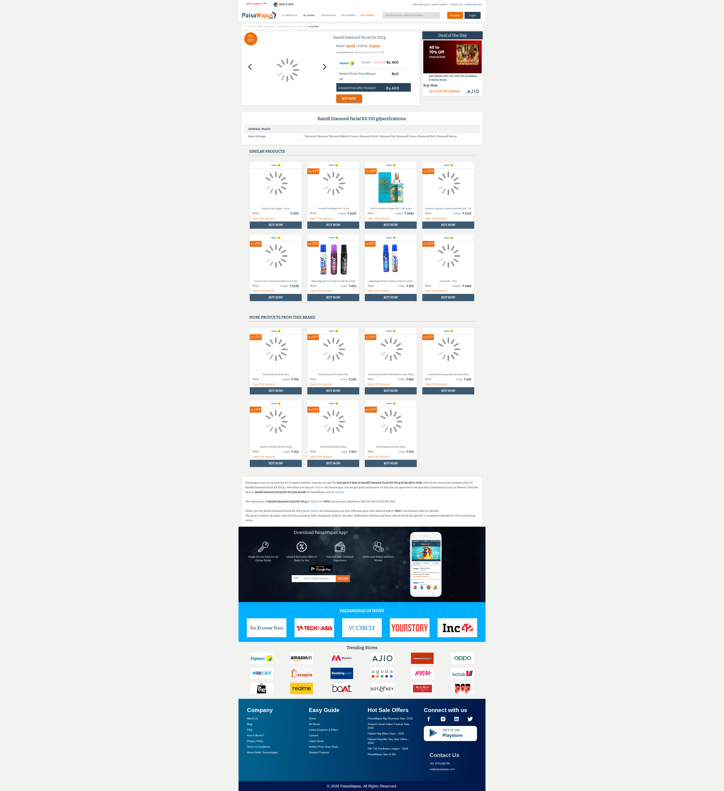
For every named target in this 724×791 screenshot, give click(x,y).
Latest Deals (316, 741)
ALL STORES (309, 15)
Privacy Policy (255, 741)
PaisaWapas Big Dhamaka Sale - (390, 718)
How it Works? (255, 735)
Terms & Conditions (258, 746)
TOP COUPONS (348, 15)
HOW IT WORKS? (440, 4)
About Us (252, 718)
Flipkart (374, 46)
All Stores (314, 724)
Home (312, 718)
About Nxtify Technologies (262, 752)
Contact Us (444, 755)
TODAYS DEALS (328, 15)
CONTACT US (456, 4)
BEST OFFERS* (367, 15)
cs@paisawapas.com (442, 769)
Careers (313, 735)
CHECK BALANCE (421, 4)
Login (472, 15)
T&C (341, 79)
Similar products (267, 151)
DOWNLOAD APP (473, 4)
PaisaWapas (350, 786)
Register (455, 15)
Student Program (319, 752)
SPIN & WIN (286, 4)
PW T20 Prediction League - (388, 748)
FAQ (249, 729)
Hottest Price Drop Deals (323, 746)
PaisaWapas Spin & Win (382, 754)
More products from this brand (282, 317)
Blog (249, 724)
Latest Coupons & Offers (323, 729)
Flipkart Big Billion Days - (386, 733)
